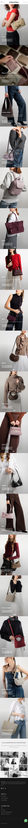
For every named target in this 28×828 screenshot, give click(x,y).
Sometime (5, 823)
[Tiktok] (5, 788)
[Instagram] (3, 788)
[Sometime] (14, 2)
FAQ (2, 808)
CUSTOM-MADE (4, 798)
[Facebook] (1, 788)
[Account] (23, 2)
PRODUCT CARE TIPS (5, 814)
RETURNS (3, 810)
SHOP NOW (7, 40)
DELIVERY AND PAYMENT (6, 812)
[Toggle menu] (1, 2)
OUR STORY (3, 796)
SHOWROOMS (4, 800)
